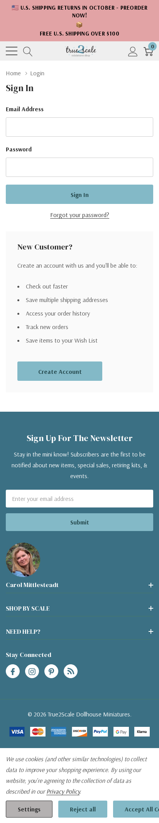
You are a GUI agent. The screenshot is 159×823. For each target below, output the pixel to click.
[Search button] (28, 51)
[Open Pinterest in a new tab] (51, 671)
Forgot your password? (79, 215)
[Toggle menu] (11, 51)
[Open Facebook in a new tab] (12, 671)
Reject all (83, 809)
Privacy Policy (63, 791)
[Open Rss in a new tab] (70, 671)
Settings (29, 809)
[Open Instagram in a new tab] (32, 671)
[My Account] (133, 51)
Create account (60, 371)
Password (19, 149)
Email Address (25, 109)
